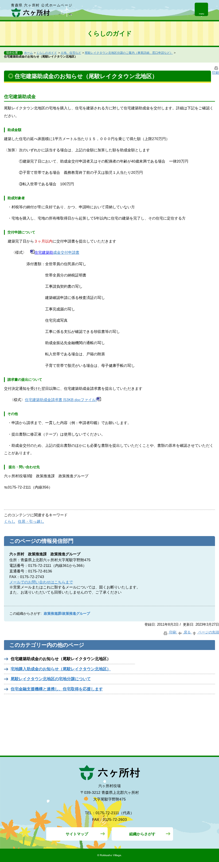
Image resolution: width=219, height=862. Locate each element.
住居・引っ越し (31, 521)
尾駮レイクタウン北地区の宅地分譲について (51, 678)
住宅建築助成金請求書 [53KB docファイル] (61, 400)
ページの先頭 (208, 632)
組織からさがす (142, 834)
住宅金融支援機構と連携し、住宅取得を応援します (57, 689)
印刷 (172, 632)
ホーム (28, 52)
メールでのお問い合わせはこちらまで (41, 582)
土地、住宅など (71, 52)
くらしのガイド (46, 52)
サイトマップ (77, 834)
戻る (187, 632)
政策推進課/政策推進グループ (67, 613)
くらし (9, 521)
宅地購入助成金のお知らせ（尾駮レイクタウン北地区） (61, 669)
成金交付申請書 (66, 252)
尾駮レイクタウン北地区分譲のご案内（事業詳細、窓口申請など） (129, 52)
